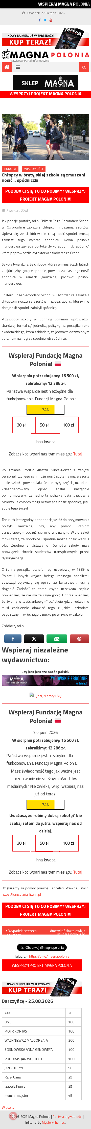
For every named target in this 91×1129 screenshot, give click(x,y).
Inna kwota (46, 441)
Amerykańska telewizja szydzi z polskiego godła (67, 931)
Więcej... (8, 1107)
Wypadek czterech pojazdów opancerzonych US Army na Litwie (21, 931)
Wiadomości (33, 168)
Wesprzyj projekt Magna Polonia (45, 94)
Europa (10, 168)
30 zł (21, 425)
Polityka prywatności (67, 1116)
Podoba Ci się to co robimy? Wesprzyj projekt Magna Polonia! (45, 195)
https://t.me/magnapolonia (49, 956)
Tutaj (77, 454)
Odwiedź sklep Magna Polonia (45, 82)
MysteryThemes (53, 1122)
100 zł (68, 425)
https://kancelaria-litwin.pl (21, 894)
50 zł (44, 425)
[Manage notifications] (13, 1116)
